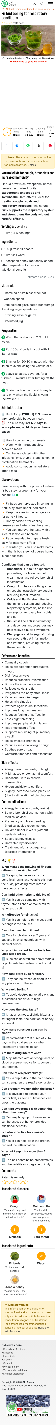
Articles (7, 1359)
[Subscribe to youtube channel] (28, 1406)
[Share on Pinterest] (50, 146)
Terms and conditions (15, 1370)
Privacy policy (11, 1366)
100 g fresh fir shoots (18, 249)
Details (32, 164)
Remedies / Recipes (14, 1349)
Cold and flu (41, 1206)
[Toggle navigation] (51, 4)
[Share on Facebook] (5, 146)
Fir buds (14, 1263)
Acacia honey (14, 1287)
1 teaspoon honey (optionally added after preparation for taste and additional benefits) (27, 265)
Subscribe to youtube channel (29, 61)
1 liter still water (14, 255)
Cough (14, 1206)
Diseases (8, 1352)
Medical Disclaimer (13, 1373)
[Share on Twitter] (39, 146)
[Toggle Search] (42, 3)
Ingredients (9, 1356)
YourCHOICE (25, 1385)
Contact (7, 1363)
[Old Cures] (2, 9)
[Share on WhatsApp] (28, 146)
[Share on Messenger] (16, 146)
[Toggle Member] (34, 3)
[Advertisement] (28, 95)
